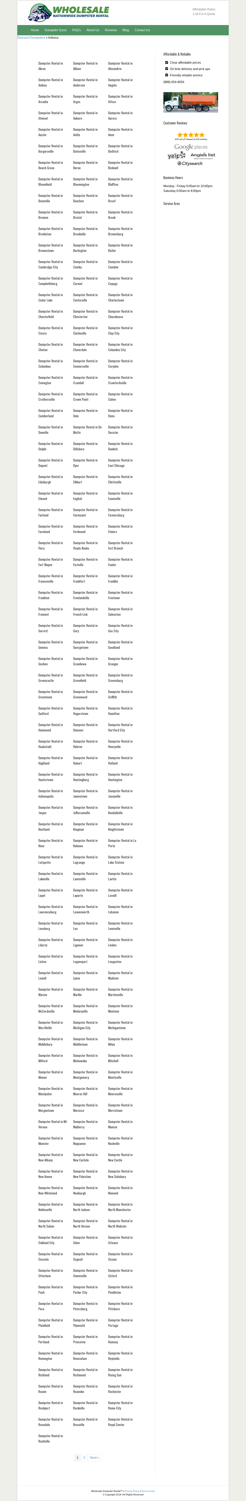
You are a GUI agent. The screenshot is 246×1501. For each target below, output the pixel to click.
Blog (126, 30)
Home (35, 30)
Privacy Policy (132, 1491)
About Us (92, 30)
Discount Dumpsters (31, 37)
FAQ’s (76, 30)
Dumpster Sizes (55, 30)
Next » (94, 1457)
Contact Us (142, 30)
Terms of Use (148, 1491)
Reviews (111, 30)
